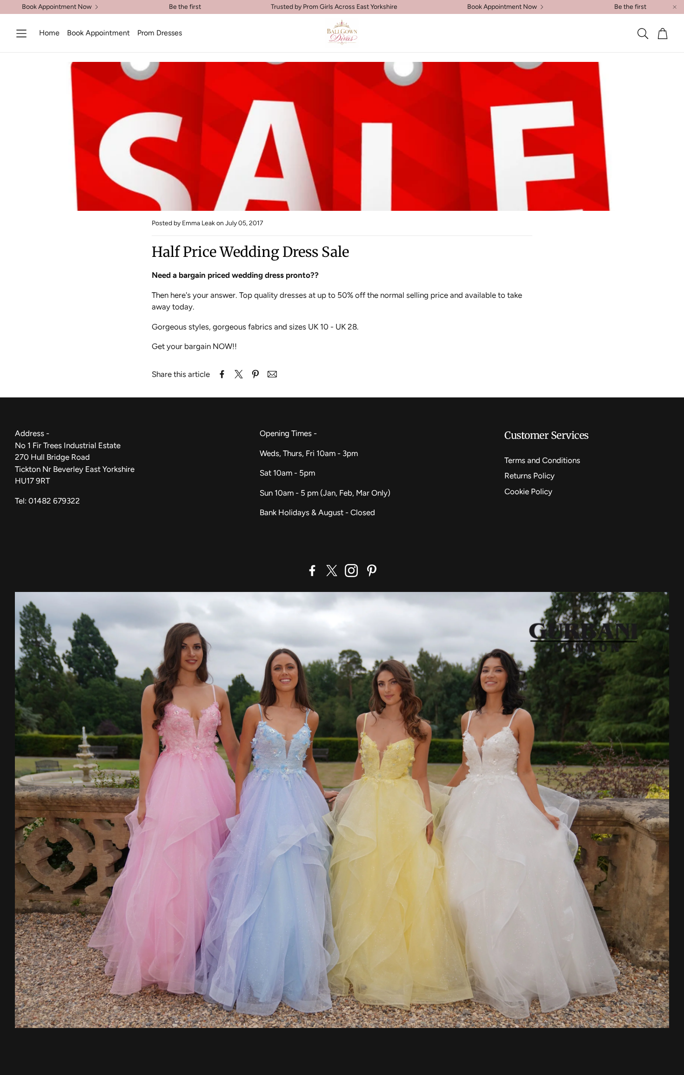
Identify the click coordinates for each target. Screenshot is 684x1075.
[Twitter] (331, 570)
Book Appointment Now (57, 7)
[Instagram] (351, 570)
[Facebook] (312, 570)
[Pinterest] (371, 570)
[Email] (272, 374)
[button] (21, 33)
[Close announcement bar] (675, 7)
